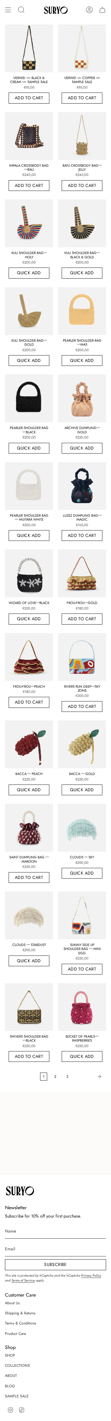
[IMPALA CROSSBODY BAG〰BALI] (29, 136)
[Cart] (102, 10)
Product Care (15, 1333)
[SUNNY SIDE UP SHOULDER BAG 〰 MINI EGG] (82, 915)
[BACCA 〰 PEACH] (29, 744)
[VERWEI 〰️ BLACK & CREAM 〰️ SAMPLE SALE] (29, 48)
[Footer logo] (19, 1190)
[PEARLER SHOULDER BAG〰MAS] (82, 311)
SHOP (10, 1355)
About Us (12, 1303)
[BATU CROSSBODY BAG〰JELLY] (82, 136)
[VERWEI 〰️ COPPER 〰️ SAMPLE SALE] (82, 48)
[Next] (88, 1076)
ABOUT (11, 1375)
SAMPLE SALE (17, 1396)
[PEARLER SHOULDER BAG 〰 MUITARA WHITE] (29, 486)
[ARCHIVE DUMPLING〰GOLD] (82, 398)
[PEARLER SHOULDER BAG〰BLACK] (29, 398)
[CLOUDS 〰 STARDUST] (29, 915)
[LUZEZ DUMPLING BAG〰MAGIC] (82, 486)
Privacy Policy (91, 1275)
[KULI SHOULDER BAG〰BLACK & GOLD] (82, 223)
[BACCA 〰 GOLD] (82, 744)
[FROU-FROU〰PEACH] (29, 657)
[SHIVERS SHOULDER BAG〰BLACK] (29, 1007)
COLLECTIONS (17, 1365)
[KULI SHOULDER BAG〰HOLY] (29, 223)
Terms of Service (23, 1280)
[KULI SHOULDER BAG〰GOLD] (29, 311)
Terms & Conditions (20, 1323)
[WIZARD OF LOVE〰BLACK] (29, 573)
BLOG (10, 1386)
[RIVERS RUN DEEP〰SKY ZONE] (82, 657)
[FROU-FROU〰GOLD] (82, 573)
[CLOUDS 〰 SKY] (82, 828)
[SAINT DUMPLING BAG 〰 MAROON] (29, 828)
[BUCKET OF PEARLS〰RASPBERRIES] (82, 1007)
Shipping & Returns (20, 1313)
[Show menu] (8, 10)
